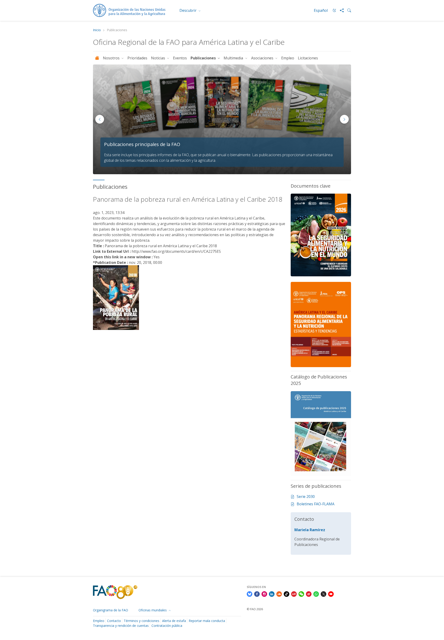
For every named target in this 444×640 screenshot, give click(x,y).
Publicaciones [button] (204, 58)
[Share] (340, 10)
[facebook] (257, 593)
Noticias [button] (158, 58)
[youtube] (331, 593)
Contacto (114, 621)
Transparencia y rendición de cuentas (121, 625)
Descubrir (188, 10)
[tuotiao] (294, 593)
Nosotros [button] (111, 58)
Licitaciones (308, 58)
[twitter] (323, 593)
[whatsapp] (316, 593)
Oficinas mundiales (153, 610)
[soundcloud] (279, 593)
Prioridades (137, 58)
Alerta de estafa (174, 621)
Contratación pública (166, 625)
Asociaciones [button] (262, 58)
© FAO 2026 (255, 609)
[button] (344, 119)
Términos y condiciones (141, 621)
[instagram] (264, 593)
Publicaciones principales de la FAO (142, 144)
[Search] (347, 10)
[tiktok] (286, 593)
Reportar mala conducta (207, 621)
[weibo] (308, 593)
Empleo (287, 58)
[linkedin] (271, 593)
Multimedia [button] (234, 58)
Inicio (97, 30)
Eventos (180, 58)
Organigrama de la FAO (110, 610)
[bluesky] (249, 593)
